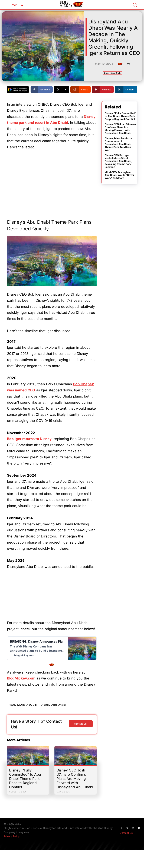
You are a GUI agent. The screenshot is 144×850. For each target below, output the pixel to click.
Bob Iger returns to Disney (29, 439)
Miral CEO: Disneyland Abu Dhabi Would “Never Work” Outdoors (119, 175)
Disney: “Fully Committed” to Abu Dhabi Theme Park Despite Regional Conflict (25, 778)
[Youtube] (138, 828)
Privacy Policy (12, 836)
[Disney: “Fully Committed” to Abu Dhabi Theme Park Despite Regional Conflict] (28, 757)
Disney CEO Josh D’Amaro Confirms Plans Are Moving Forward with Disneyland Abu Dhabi (75, 778)
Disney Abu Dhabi (112, 73)
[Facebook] (122, 828)
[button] (134, 4)
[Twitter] (127, 828)
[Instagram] (133, 828)
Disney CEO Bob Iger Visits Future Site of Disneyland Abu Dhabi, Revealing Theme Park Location (118, 161)
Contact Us (126, 832)
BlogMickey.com (21, 678)
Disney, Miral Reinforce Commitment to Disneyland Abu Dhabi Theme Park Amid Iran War (118, 144)
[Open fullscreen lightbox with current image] (52, 261)
